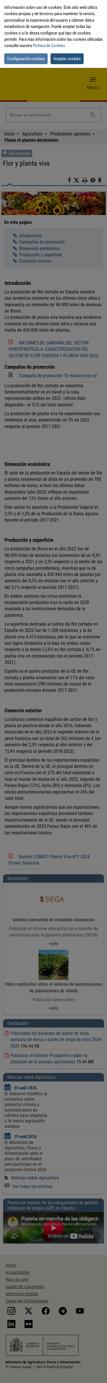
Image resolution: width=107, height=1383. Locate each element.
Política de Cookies (49, 45)
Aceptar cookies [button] (67, 58)
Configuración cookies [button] (26, 58)
